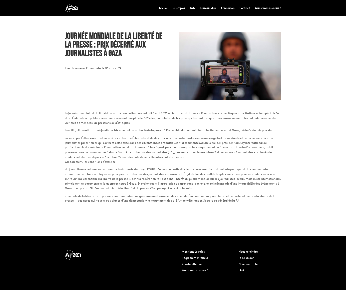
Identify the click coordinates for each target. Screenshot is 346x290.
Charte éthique (192, 264)
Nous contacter (249, 264)
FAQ (192, 8)
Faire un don (208, 8)
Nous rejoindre (248, 251)
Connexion (227, 8)
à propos (179, 8)
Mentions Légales (193, 251)
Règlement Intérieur (195, 258)
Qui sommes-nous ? (268, 8)
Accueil (163, 8)
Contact (244, 8)
